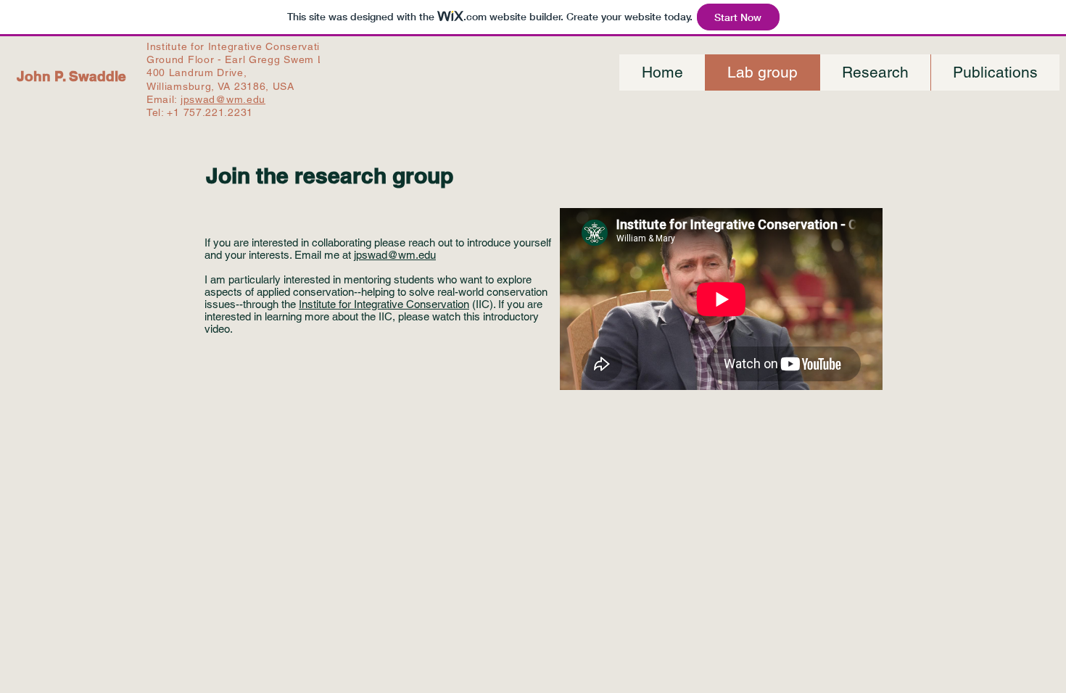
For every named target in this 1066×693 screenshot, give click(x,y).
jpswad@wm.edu (223, 99)
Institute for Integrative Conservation (384, 304)
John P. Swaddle (71, 76)
